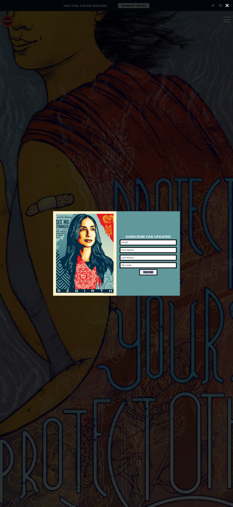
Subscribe (148, 272)
